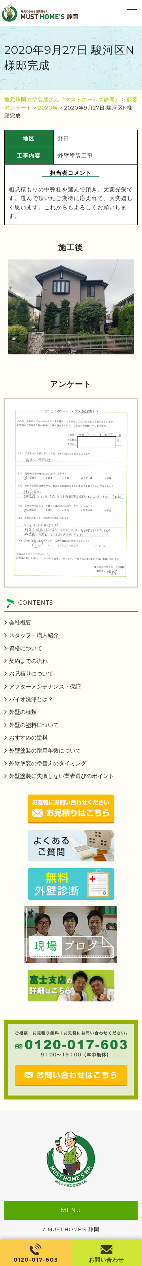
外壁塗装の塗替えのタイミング (47, 763)
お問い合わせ (106, 1259)
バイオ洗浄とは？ (31, 699)
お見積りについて (31, 673)
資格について (25, 648)
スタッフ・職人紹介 (34, 635)
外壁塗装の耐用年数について (45, 750)
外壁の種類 (23, 712)
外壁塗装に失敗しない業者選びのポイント (61, 776)
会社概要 (20, 622)
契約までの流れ (28, 661)
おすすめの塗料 (28, 737)
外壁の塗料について (34, 725)
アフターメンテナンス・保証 (45, 686)
